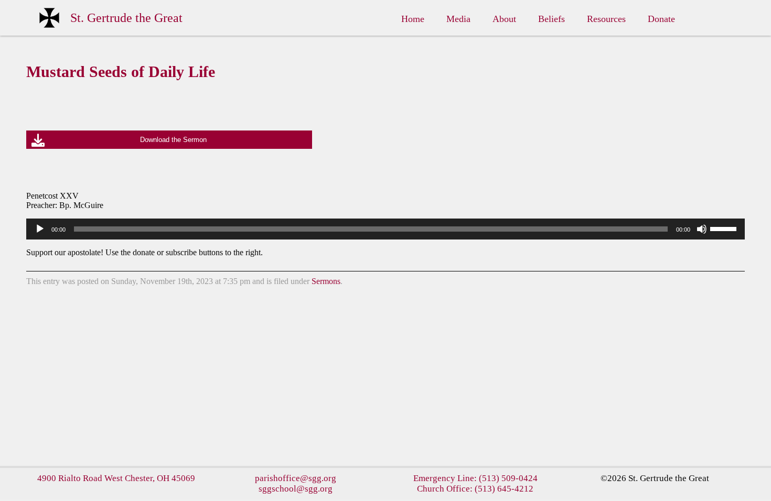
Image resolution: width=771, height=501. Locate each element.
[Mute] (702, 229)
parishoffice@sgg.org (295, 478)
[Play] (40, 229)
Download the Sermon (173, 140)
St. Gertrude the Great (126, 18)
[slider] (725, 228)
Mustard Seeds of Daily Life (120, 71)
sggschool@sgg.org (296, 489)
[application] (385, 229)
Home (412, 19)
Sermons (326, 281)
